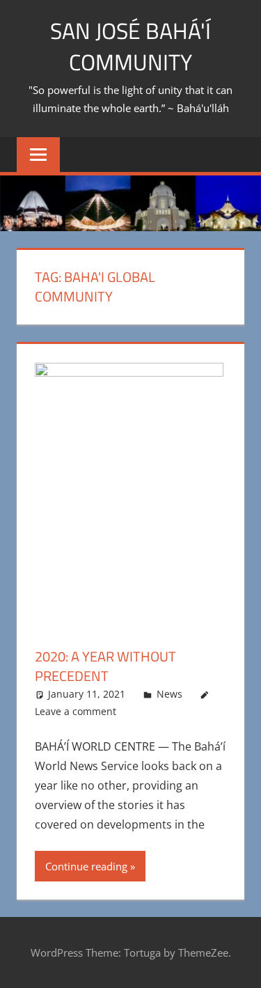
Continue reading (86, 866)
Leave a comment (75, 711)
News (169, 693)
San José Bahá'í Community (130, 46)
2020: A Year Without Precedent (105, 666)
